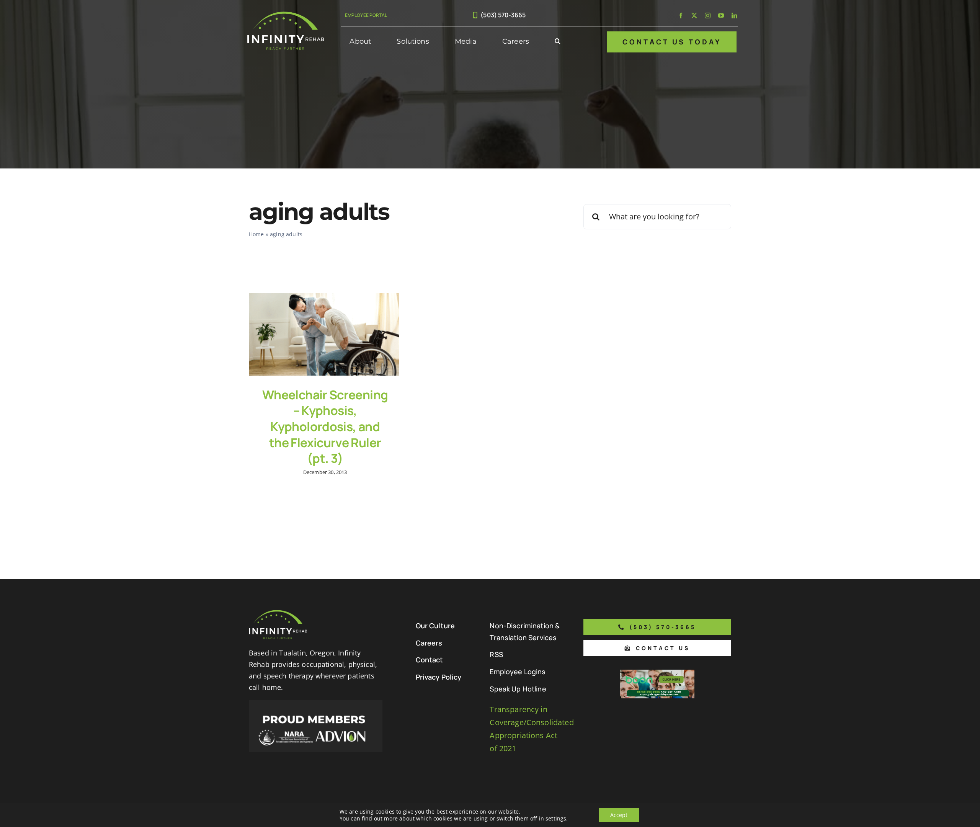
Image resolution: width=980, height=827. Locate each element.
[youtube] (721, 15)
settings (556, 818)
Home (256, 234)
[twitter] (694, 15)
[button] (557, 42)
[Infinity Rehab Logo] (285, 15)
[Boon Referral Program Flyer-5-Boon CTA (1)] (657, 673)
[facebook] (681, 15)
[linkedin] (734, 15)
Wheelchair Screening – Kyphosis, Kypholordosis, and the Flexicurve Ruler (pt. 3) (325, 426)
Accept (618, 815)
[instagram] (707, 15)
